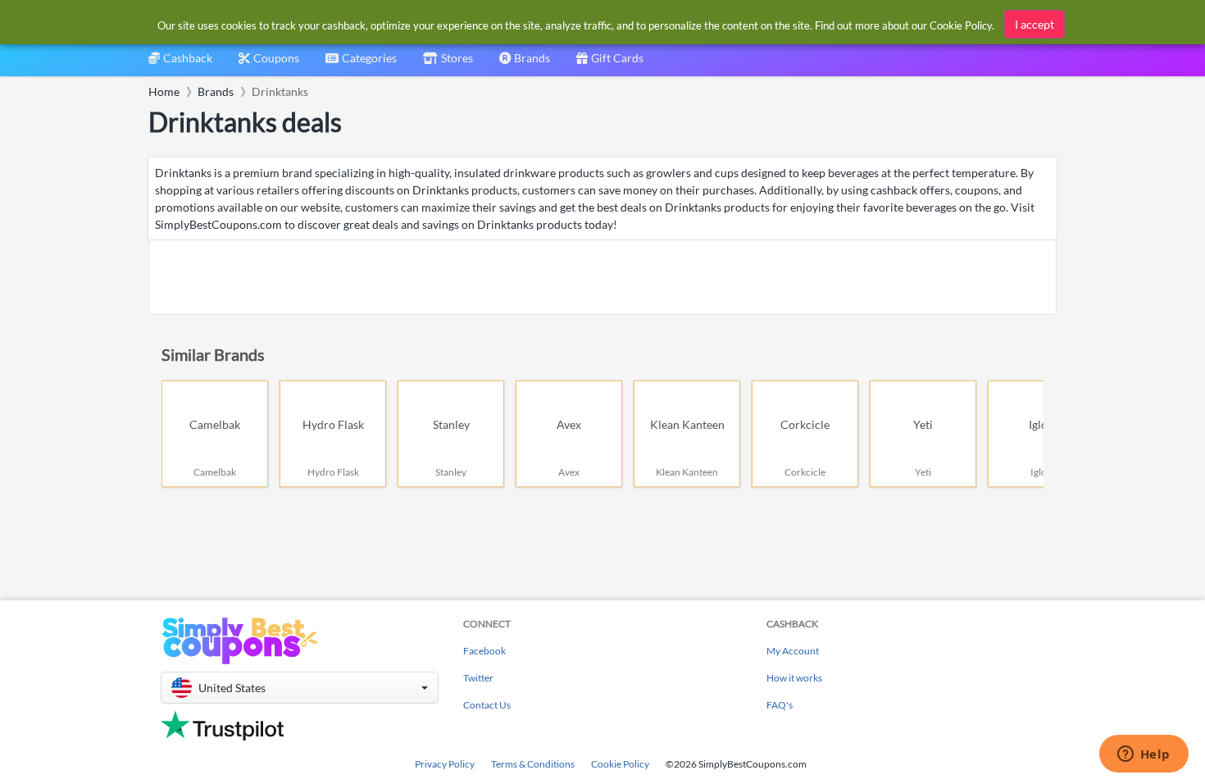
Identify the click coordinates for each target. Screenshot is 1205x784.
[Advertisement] (602, 277)
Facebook (484, 651)
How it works (794, 678)
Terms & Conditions (533, 764)
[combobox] (361, 63)
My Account (792, 651)
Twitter (478, 678)
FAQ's (779, 705)
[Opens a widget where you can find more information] (1143, 755)
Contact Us (487, 705)
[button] (300, 688)
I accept (1034, 24)
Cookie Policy (620, 764)
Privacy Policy (445, 764)
